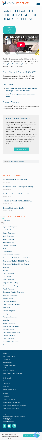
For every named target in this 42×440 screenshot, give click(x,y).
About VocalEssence (9, 356)
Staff (4, 368)
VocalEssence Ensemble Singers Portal (15, 405)
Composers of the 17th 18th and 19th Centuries (18, 258)
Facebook (4, 426)
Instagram (14, 426)
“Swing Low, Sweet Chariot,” (13, 64)
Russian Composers (9, 323)
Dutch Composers (8, 279)
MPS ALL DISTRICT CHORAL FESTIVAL (17, 201)
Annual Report (7, 362)
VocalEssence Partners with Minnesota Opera (17, 194)
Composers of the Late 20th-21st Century (16, 264)
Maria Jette (6, 307)
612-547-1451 (9, 418)
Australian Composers (10, 230)
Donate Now (21, 149)
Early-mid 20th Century (10, 283)
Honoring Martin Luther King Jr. (13, 208)
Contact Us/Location (9, 399)
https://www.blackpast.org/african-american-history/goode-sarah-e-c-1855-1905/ (21, 89)
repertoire (6, 320)
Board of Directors (8, 371)
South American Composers (11, 332)
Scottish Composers (9, 329)
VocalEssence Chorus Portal (11, 402)
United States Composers (10, 342)
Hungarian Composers (10, 295)
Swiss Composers (8, 339)
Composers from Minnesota (11, 255)
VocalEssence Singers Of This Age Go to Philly (18, 186)
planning (5, 314)
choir (4, 248)
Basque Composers (9, 233)
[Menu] (39, 4)
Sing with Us (6, 384)
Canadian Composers (9, 245)
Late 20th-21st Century (10, 301)
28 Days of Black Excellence (16, 161)
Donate (5, 381)
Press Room (6, 359)
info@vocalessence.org (8, 421)
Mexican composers (9, 311)
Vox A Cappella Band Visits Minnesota (15, 179)
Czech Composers (8, 273)
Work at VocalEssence (9, 389)
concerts (5, 270)
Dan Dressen (7, 276)
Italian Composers (8, 298)
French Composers (8, 289)
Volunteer (6, 386)
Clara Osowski (7, 252)
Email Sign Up (7, 397)
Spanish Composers (9, 335)
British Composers (8, 242)
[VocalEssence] (15, 3)
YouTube (9, 426)
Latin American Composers (11, 304)
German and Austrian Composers (13, 292)
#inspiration (6, 220)
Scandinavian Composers (10, 326)
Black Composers (8, 236)
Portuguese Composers (10, 317)
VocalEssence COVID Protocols (12, 374)
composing (6, 267)
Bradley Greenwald (9, 239)
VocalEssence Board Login (11, 408)
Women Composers (9, 345)
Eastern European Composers (12, 286)
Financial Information (9, 365)
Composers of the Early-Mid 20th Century (16, 261)
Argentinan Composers (10, 227)
